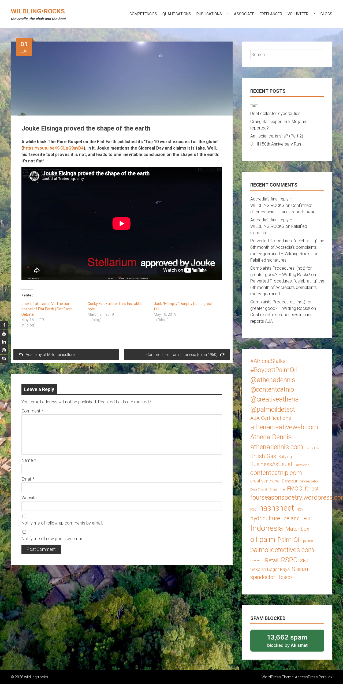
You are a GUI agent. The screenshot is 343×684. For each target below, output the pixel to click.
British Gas (263, 456)
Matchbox (297, 529)
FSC (253, 509)
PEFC (256, 560)
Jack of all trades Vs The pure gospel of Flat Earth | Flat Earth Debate (47, 309)
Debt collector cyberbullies (275, 113)
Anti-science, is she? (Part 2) (276, 136)
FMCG (294, 488)
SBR (304, 560)
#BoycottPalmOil (273, 370)
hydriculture (265, 518)
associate (244, 14)
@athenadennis (273, 380)
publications (209, 14)
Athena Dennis (271, 437)
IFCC (307, 518)
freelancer (271, 14)
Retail (271, 560)
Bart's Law (312, 448)
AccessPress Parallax (313, 677)
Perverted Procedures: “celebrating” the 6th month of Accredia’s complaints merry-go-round (287, 287)
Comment (32, 411)
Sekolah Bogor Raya (270, 569)
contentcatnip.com (276, 473)
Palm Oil (289, 540)
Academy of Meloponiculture (50, 354)
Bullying (285, 456)
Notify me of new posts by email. (52, 538)
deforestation (309, 481)
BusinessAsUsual (271, 464)
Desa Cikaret (258, 489)
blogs (326, 14)
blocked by (294, 642)
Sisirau (300, 569)
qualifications (176, 14)
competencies (143, 14)
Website (29, 497)
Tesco (285, 577)
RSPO (289, 560)
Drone (273, 489)
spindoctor (262, 577)
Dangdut (289, 481)
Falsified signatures (268, 260)
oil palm (262, 539)
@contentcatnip (272, 389)
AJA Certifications (270, 418)
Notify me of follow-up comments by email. (62, 523)
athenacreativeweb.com (284, 427)
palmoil (308, 541)
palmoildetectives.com (282, 550)
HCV (299, 509)
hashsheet (276, 507)
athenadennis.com (276, 447)
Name (28, 460)
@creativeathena (274, 399)
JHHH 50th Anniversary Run (275, 144)
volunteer (298, 14)
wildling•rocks (38, 11)
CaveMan (301, 465)
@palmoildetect (272, 409)
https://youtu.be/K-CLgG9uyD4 (53, 148)
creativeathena (264, 481)
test (254, 105)
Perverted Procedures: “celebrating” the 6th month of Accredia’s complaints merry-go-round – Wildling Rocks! (287, 247)
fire (282, 489)
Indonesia (266, 528)
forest (312, 488)
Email (28, 479)
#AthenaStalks (267, 361)
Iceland (291, 518)
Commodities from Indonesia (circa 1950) (182, 354)
